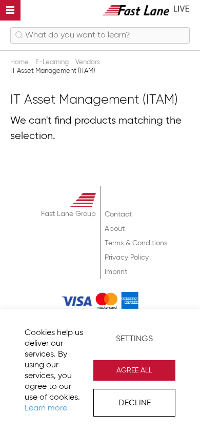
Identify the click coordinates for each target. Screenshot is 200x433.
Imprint (116, 271)
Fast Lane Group (68, 214)
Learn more (46, 408)
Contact (118, 214)
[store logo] (146, 10)
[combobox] (100, 35)
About (115, 228)
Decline (134, 403)
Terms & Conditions (136, 243)
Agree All (134, 370)
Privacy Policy (127, 257)
